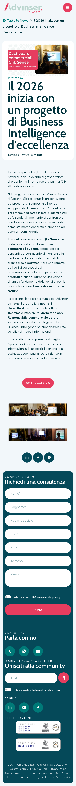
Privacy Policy (58, 768)
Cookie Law (12, 772)
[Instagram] (24, 707)
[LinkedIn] (27, 457)
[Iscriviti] (63, 677)
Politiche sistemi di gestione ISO (39, 772)
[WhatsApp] (49, 457)
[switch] (8, 596)
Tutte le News (17, 20)
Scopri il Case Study (38, 383)
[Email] (38, 651)
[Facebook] (38, 457)
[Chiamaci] (10, 651)
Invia (38, 610)
